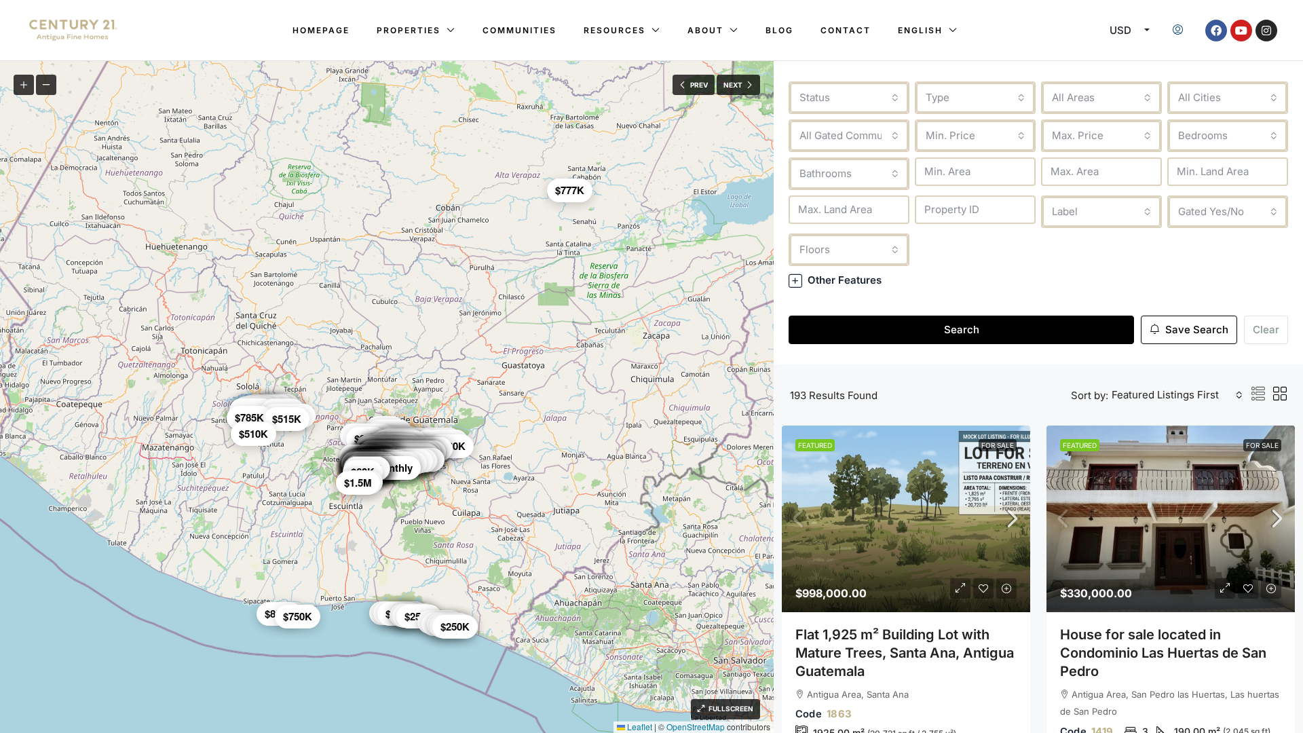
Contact (845, 30)
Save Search (1195, 329)
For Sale (997, 445)
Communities (519, 30)
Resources (614, 30)
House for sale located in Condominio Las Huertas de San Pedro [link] (1163, 652)
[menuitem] (1178, 30)
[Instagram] (1266, 30)
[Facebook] (1216, 30)
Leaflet (638, 726)
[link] (906, 519)
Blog (779, 30)
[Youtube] (1241, 30)
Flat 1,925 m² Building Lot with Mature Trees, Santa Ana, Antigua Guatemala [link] (904, 652)
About (705, 30)
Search (961, 329)
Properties (408, 30)
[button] (1038, 279)
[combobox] (849, 98)
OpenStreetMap (695, 726)
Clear (1266, 329)
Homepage (321, 30)
